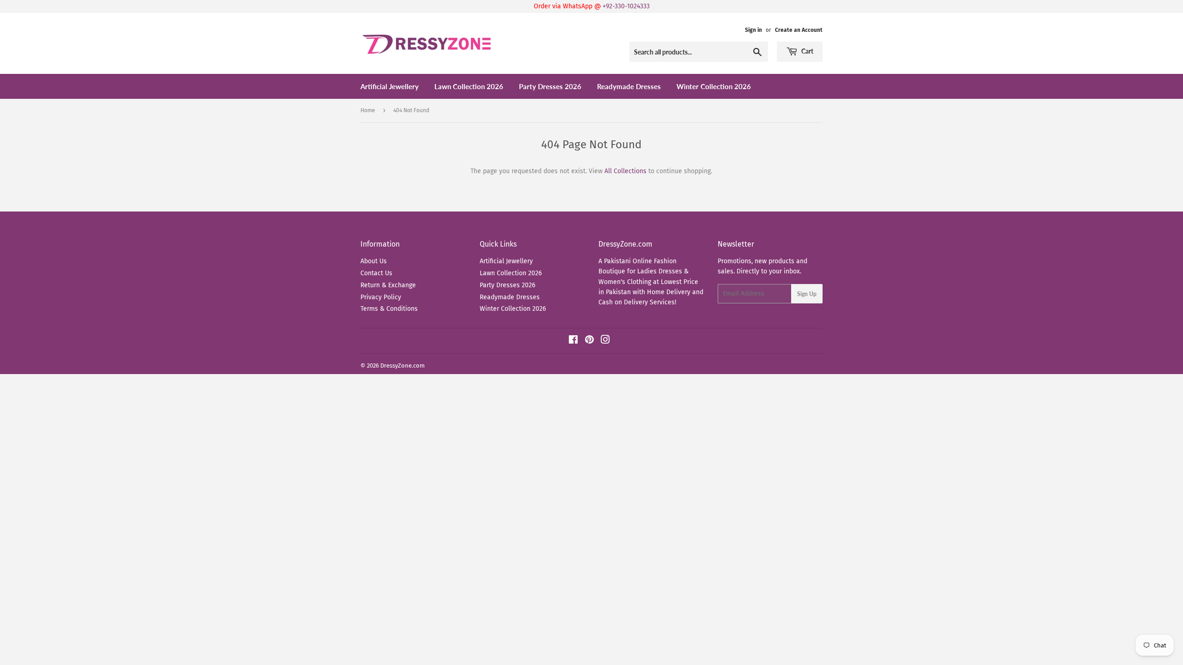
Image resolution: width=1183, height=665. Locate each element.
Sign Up (807, 293)
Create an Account (799, 30)
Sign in (753, 30)
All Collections (625, 171)
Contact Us (376, 273)
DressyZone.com (402, 365)
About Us (373, 261)
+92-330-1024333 (626, 6)
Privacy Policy (380, 297)
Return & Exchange (388, 285)
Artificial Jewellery (389, 86)
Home (367, 110)
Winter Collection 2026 (714, 86)
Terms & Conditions (389, 309)
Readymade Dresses (629, 86)
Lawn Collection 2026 (468, 86)
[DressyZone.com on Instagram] (605, 341)
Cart (806, 51)
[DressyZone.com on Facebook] (573, 341)
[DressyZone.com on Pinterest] (589, 341)
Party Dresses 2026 (550, 86)
